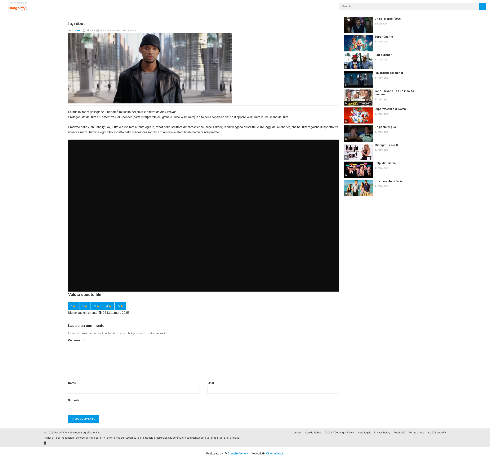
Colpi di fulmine (385, 163)
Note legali (364, 432)
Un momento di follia (389, 181)
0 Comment (129, 30)
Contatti (296, 432)
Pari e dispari (383, 55)
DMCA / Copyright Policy (339, 432)
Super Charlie (384, 36)
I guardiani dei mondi (389, 73)
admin (89, 30)
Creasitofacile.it (238, 453)
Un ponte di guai (386, 127)
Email (211, 382)
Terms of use (417, 432)
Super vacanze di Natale (391, 109)
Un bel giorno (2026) (388, 18)
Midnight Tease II (386, 145)
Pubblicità (399, 432)
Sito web (73, 400)
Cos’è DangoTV (437, 432)
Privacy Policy (382, 432)
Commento (76, 340)
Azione (76, 30)
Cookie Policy (313, 432)
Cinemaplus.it (275, 453)
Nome (72, 382)
